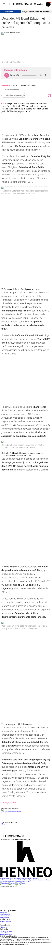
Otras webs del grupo (7, 886)
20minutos (3, 913)
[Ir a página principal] (20, 4)
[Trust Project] (8, 808)
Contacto (34, 880)
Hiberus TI (3, 927)
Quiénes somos (41, 880)
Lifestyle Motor (8, 802)
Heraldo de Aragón (6, 916)
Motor (3, 824)
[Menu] (4, 4)
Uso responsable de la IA (22, 881)
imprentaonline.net (6, 934)
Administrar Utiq (25, 880)
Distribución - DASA (6, 931)
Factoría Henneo (5, 921)
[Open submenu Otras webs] (21, 908)
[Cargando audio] (6, 75)
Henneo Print (4, 933)
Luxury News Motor (11, 89)
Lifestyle (5, 86)
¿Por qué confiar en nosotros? (11, 812)
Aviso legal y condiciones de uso (10, 878)
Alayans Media (4, 917)
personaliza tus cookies (12, 880)
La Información (5, 914)
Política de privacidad (28, 878)
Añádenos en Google (15, 95)
